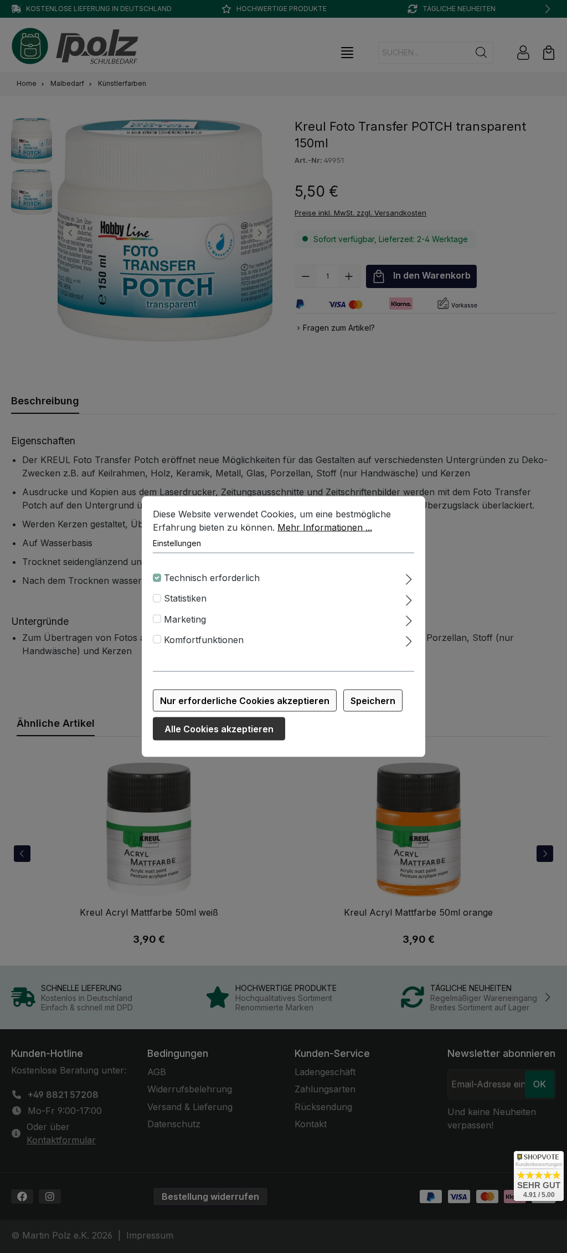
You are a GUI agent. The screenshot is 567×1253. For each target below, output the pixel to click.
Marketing (185, 618)
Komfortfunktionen (204, 639)
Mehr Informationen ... (324, 527)
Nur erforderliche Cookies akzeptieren (244, 700)
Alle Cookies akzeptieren (219, 729)
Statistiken (185, 598)
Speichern (372, 700)
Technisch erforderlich (212, 577)
